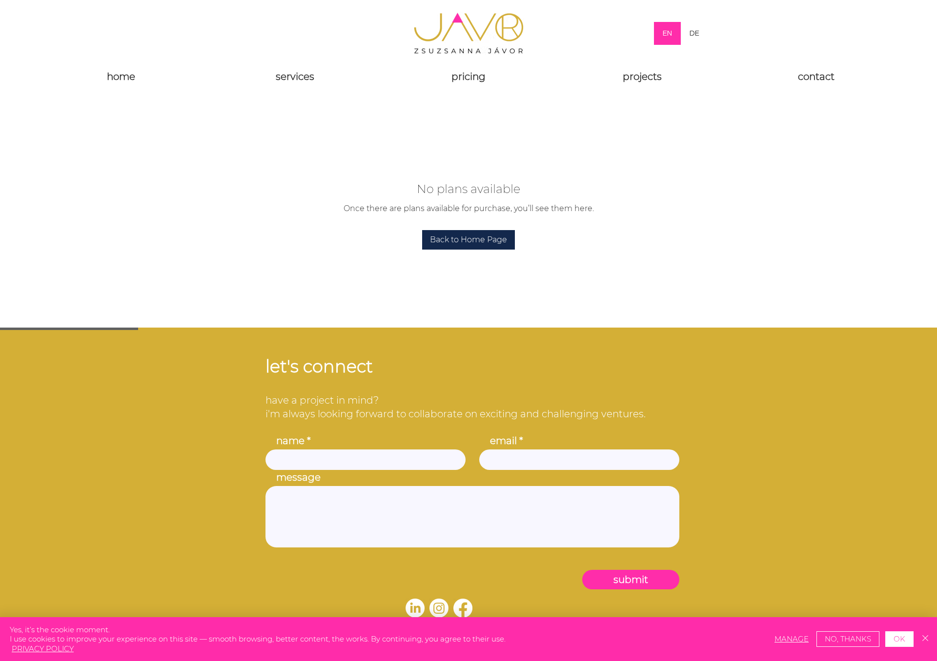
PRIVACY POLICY (43, 648)
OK (899, 638)
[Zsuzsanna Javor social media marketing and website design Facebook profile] (462, 608)
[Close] (925, 639)
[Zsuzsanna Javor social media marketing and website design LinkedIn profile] (415, 608)
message (298, 477)
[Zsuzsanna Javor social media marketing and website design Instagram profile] (438, 608)
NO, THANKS (848, 638)
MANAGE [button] (791, 638)
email (503, 441)
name (290, 441)
